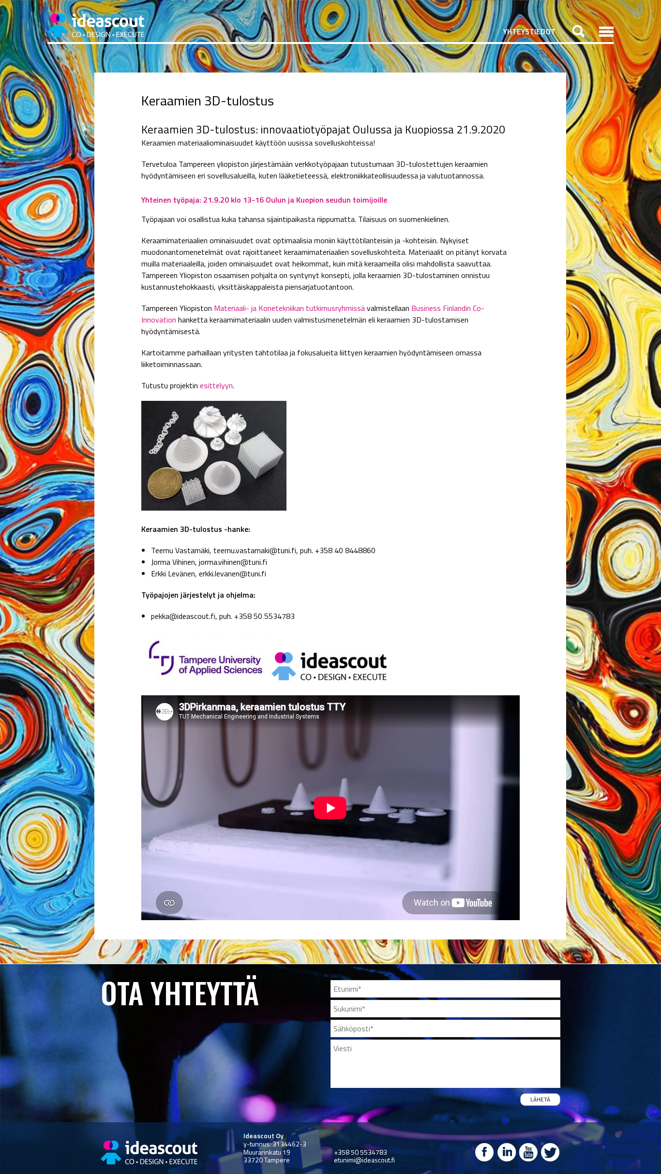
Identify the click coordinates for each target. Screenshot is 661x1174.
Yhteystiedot (529, 31)
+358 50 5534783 (360, 1152)
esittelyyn (216, 385)
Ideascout (95, 25)
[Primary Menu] (606, 31)
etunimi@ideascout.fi (364, 1160)
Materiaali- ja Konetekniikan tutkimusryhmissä (289, 308)
